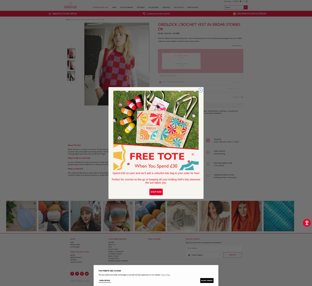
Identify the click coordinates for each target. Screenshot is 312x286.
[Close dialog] (200, 90)
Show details (104, 280)
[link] (156, 130)
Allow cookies (207, 280)
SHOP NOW (156, 192)
